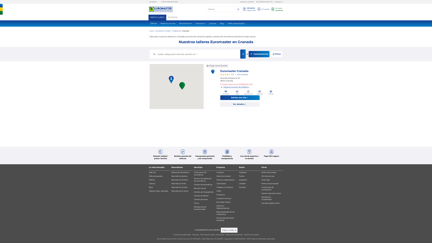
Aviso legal (265, 180)
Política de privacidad (269, 184)
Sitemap (195, 235)
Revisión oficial (200, 188)
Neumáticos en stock (179, 191)
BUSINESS (153, 2)
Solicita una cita (238, 98)
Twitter (242, 176)
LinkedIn (242, 184)
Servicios (200, 23)
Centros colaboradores (225, 180)
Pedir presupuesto (236, 23)
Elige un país (228, 230)
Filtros (196, 203)
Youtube (242, 187)
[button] (171, 79)
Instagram (243, 180)
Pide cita (152, 172)
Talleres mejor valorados (158, 191)
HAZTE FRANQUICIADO (169, 2)
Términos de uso (267, 176)
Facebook (243, 172)
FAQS (218, 191)
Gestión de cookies (251, 235)
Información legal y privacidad (212, 235)
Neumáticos (184, 23)
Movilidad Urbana (223, 202)
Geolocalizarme (261, 54)
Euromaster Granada (234, 71)
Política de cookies (268, 172)
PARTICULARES (157, 17)
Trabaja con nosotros (224, 187)
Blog (222, 23)
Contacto (220, 172)
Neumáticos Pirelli (178, 184)
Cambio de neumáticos (203, 185)
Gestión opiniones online (271, 193)
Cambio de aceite (201, 199)
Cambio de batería (201, 196)
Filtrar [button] (277, 54)
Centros (212, 23)
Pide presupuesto (156, 176)
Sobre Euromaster (223, 176)
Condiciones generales (182, 235)
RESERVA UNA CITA (266, 2)
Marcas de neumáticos (180, 172)
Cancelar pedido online (270, 203)
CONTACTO (278, 2)
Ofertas (153, 23)
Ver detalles (238, 104)
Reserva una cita (168, 23)
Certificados (221, 184)
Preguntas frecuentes (234, 235)
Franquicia (220, 195)
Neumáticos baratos (179, 176)
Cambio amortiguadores (203, 192)
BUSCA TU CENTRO (247, 2)
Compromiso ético (223, 198)
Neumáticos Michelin (179, 180)
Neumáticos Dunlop (179, 187)
